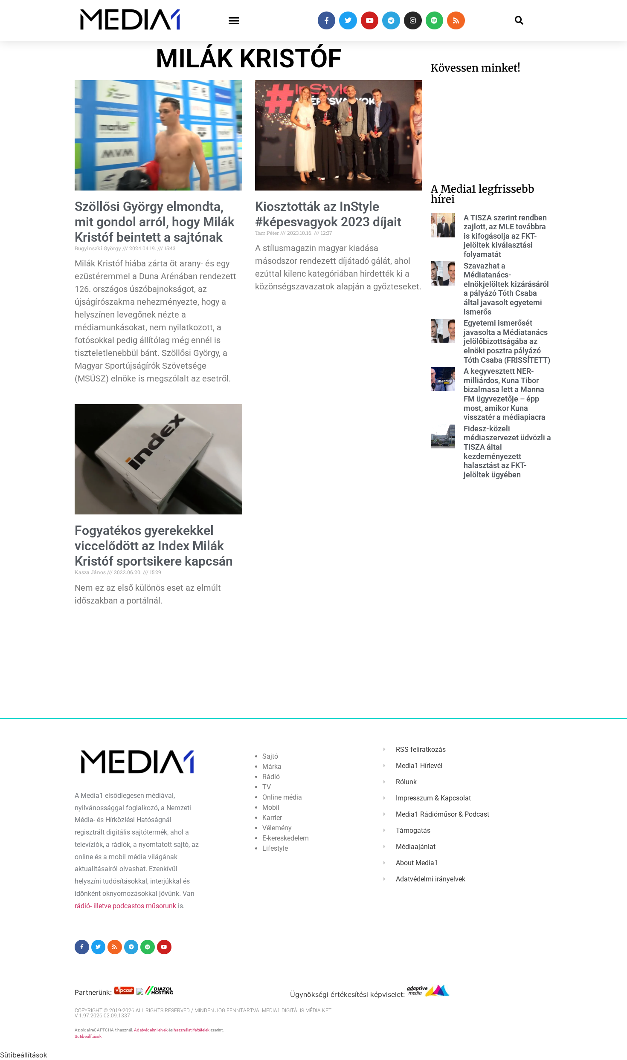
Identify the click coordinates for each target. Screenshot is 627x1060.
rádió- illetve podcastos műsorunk (125, 906)
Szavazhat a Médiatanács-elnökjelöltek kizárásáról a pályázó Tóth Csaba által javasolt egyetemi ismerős (506, 288)
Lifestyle (275, 848)
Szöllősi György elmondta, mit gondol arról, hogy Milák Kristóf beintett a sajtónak (155, 222)
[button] (234, 20)
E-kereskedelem (285, 838)
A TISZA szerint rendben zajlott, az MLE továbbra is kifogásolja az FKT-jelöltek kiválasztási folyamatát (505, 236)
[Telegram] (391, 20)
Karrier (272, 818)
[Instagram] (413, 20)
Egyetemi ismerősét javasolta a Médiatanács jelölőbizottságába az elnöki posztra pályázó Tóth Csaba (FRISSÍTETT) (507, 341)
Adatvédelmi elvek (151, 1030)
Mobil (270, 807)
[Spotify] (435, 20)
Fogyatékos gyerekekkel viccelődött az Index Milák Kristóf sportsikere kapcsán (154, 546)
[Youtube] (370, 20)
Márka (272, 767)
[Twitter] (348, 20)
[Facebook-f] (327, 20)
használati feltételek (191, 1030)
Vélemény (277, 828)
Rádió (271, 777)
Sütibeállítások (88, 1036)
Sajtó (270, 756)
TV (266, 787)
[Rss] (456, 20)
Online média (282, 797)
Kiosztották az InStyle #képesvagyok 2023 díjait (328, 214)
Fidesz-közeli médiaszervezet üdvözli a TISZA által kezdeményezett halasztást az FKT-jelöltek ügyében (507, 451)
